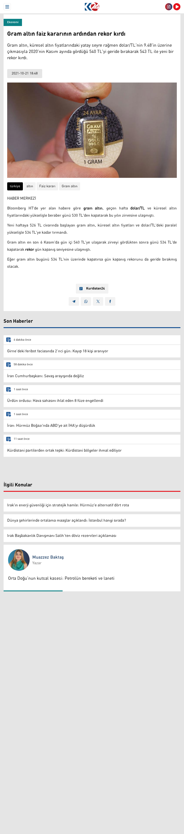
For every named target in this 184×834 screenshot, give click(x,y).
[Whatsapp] (86, 301)
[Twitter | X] (98, 301)
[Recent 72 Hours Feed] (168, 6)
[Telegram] (74, 301)
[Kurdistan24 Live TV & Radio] (176, 6)
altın (29, 186)
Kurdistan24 (95, 288)
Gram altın (69, 186)
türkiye (15, 186)
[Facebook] (110, 301)
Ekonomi (12, 22)
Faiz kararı (47, 186)
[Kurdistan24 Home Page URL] (92, 6)
